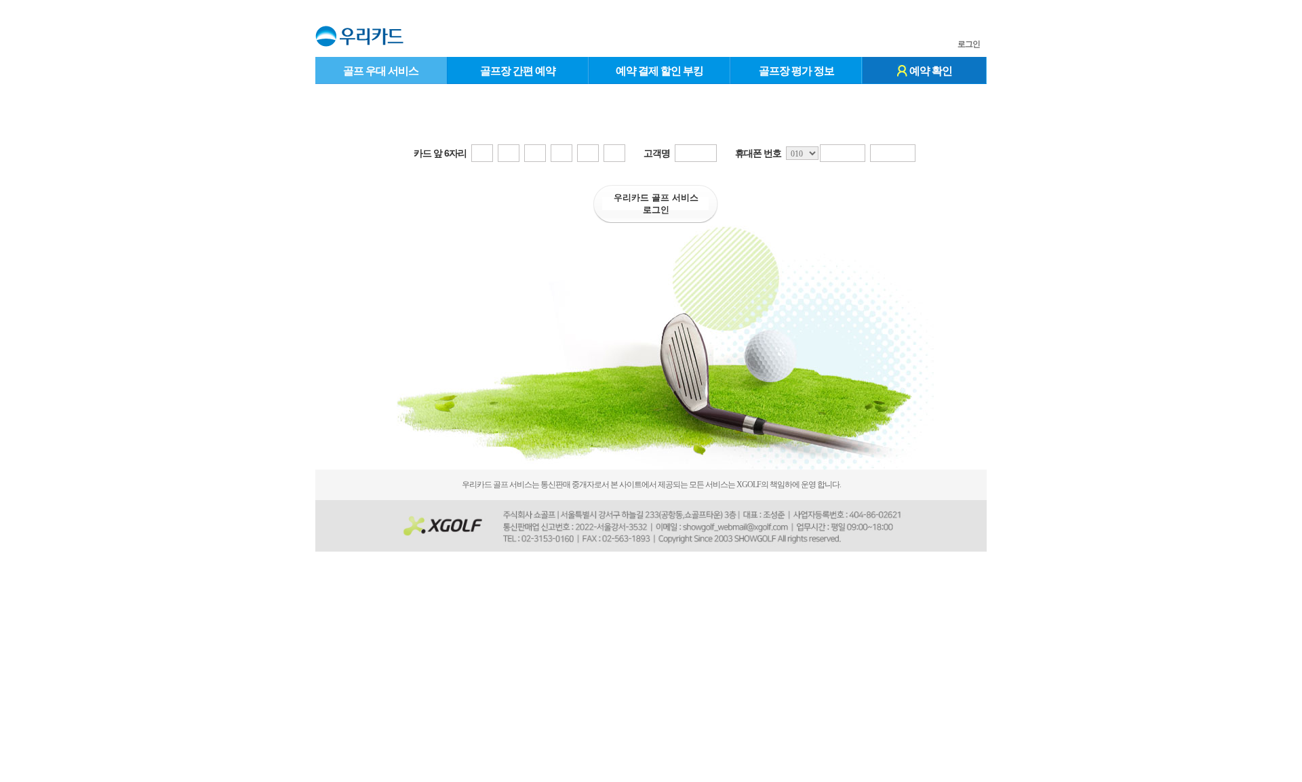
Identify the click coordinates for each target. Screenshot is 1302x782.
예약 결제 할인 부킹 (659, 71)
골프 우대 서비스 (380, 71)
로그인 (969, 44)
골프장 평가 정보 (796, 71)
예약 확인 (929, 71)
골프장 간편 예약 (517, 71)
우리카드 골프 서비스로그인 (656, 203)
